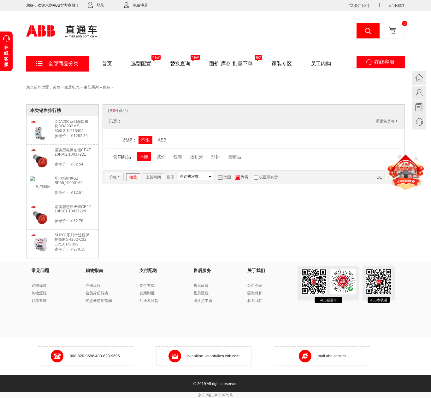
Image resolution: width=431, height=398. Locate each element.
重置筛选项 (387, 121)
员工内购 (321, 63)
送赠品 (234, 156)
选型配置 (141, 63)
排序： (172, 177)
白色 (106, 87)
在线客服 (384, 62)
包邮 (177, 156)
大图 (224, 177)
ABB (162, 139)
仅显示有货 (268, 177)
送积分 (196, 156)
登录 (100, 5)
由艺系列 (91, 87)
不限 (145, 139)
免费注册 (140, 5)
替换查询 (180, 63)
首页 (107, 63)
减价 (160, 156)
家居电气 (72, 87)
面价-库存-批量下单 (231, 63)
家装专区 (282, 63)
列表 (241, 177)
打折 (215, 156)
